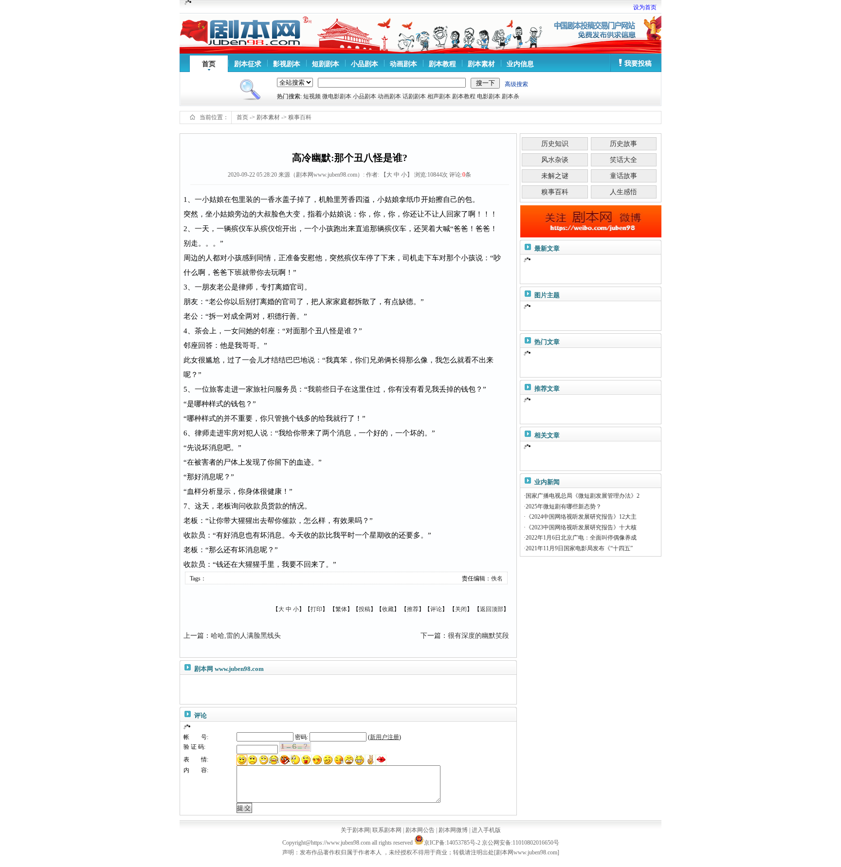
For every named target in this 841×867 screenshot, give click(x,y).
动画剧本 (403, 64)
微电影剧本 (336, 96)
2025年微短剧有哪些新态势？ (564, 506)
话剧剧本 (414, 96)
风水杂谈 (554, 159)
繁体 (341, 609)
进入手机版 (486, 830)
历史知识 (554, 143)
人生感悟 (623, 192)
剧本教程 (442, 64)
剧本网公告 (420, 830)
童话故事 (623, 176)
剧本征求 (247, 64)
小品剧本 (364, 64)
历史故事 (623, 143)
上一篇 (193, 635)
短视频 (312, 96)
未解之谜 (554, 176)
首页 (209, 64)
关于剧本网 (355, 830)
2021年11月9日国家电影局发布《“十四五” (579, 548)
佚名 (497, 578)
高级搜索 (516, 84)
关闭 (461, 609)
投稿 (364, 609)
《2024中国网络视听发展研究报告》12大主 (581, 516)
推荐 (413, 609)
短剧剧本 (325, 64)
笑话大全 (623, 159)
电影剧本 (488, 96)
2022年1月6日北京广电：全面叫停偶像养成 (581, 537)
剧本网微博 (453, 830)
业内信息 (520, 64)
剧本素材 (481, 64)
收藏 (388, 609)
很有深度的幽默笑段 (478, 635)
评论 (436, 609)
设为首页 (645, 7)
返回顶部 (491, 609)
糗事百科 (299, 117)
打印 (316, 609)
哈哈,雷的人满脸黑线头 (246, 635)
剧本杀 (510, 96)
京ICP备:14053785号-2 (452, 842)
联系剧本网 (387, 830)
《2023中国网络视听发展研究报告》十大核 (581, 527)
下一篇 (430, 635)
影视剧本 (286, 64)
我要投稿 (638, 63)
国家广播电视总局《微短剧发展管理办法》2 (583, 495)
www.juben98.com (239, 668)
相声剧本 (439, 96)
